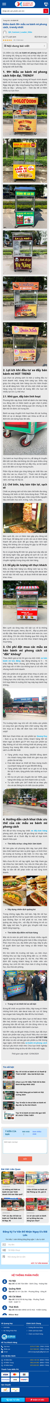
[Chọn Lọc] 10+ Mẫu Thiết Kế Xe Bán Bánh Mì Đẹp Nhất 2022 (30, 1083)
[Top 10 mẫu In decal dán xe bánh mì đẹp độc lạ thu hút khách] (9, 1105)
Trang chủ (6, 20)
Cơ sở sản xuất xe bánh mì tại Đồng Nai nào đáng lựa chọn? (36, 1218)
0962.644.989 (34, 1363)
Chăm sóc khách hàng (35, 1334)
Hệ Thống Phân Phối (10, 1331)
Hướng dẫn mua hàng (35, 1327)
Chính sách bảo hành (35, 1331)
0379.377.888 (34, 1346)
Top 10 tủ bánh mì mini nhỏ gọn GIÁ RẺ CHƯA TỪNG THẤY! (31, 1114)
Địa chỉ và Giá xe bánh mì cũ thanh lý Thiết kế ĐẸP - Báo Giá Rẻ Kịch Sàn (31, 1072)
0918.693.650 (34, 1365)
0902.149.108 (34, 1360)
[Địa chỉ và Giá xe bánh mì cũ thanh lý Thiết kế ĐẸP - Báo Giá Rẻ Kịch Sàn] (9, 1074)
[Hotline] (46, 4)
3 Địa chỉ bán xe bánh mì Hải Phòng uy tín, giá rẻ (37, 1190)
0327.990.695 (34, 1349)
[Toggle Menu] (4, 4)
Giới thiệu (6, 1327)
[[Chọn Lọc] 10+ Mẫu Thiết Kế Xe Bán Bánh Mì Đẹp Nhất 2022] (9, 1085)
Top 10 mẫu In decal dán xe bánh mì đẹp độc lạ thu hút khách (31, 1103)
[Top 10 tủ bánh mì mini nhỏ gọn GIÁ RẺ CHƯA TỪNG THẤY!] (9, 1116)
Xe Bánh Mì (14, 20)
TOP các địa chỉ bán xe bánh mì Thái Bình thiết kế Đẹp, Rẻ (12, 1218)
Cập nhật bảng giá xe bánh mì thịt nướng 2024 (30, 1093)
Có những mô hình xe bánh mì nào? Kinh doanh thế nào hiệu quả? (12, 1191)
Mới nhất (26, 1131)
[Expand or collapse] (44, 46)
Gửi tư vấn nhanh (39, 1263)
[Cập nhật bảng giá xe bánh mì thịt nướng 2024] (9, 1095)
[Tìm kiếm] (45, 11)
